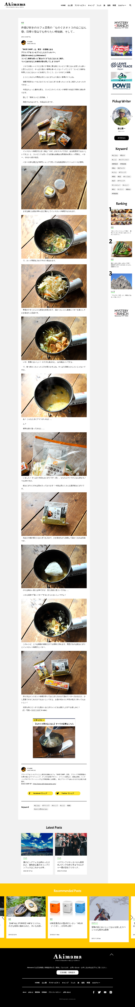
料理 (114, 5)
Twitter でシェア (67, 793)
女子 (114, 181)
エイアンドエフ (124, 159)
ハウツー (121, 189)
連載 (69, 805)
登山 (114, 168)
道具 (109, 5)
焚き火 (123, 155)
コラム (115, 172)
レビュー (126, 185)
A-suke (29, 42)
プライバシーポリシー (55, 992)
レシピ (63, 805)
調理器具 (115, 164)
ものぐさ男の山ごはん (41, 809)
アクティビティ (80, 5)
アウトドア (46, 805)
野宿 (114, 176)
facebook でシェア (40, 793)
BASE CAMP (36, 710)
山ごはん (37, 805)
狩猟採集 (123, 164)
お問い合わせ (67, 992)
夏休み (128, 189)
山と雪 (70, 5)
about (24, 992)
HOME (63, 5)
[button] (111, 116)
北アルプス (121, 168)
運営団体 (37, 992)
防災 (119, 176)
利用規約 (44, 992)
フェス (99, 5)
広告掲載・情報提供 (67, 972)
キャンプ (91, 5)
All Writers (121, 138)
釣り (114, 189)
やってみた (127, 176)
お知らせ (30, 992)
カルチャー (122, 5)
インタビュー (116, 185)
